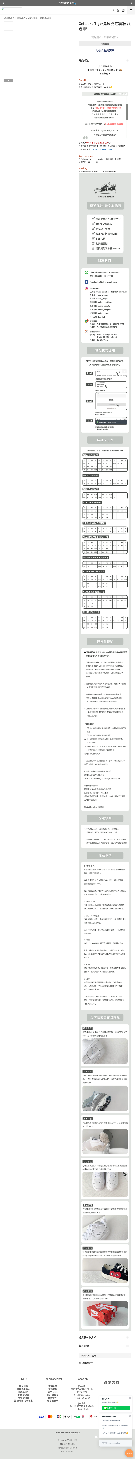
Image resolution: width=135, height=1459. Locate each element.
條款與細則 (23, 1391)
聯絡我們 (105, 43)
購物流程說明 (23, 1389)
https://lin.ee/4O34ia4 (102, 149)
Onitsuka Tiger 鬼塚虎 (39, 17)
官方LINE (53, 1391)
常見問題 (23, 1386)
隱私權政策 (23, 1397)
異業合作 (53, 1397)
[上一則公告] (3, 3)
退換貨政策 (23, 1394)
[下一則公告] (132, 3)
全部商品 (8, 17)
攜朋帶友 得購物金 (23, 1400)
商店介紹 (52, 1386)
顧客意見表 (52, 1400)
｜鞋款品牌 (20, 17)
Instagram (53, 1394)
